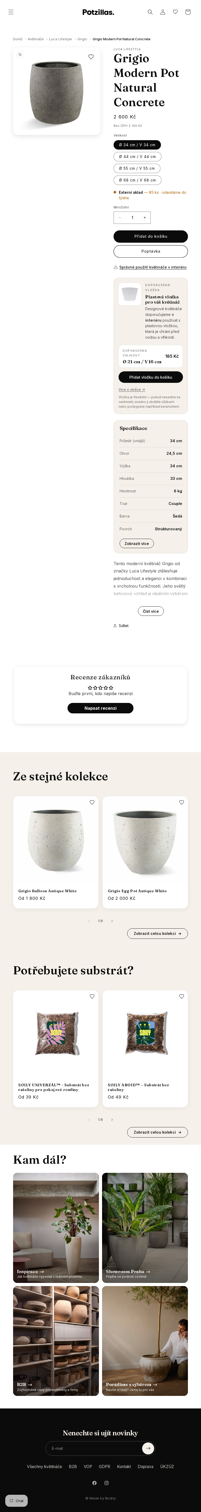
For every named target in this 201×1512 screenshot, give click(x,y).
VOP (88, 1466)
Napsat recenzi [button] (100, 708)
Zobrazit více (137, 543)
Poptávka (150, 251)
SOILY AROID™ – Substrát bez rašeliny (138, 1087)
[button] (11, 12)
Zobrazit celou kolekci (157, 933)
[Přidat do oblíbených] (91, 57)
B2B (73, 1466)
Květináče (36, 39)
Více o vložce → (132, 389)
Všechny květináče (44, 1466)
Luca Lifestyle (60, 39)
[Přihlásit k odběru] (148, 1448)
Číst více (151, 611)
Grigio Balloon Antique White (47, 891)
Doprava (145, 1466)
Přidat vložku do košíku (150, 377)
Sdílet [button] (124, 625)
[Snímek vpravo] (112, 921)
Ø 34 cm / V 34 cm (137, 145)
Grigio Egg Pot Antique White (137, 891)
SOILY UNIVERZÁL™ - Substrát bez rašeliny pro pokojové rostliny (53, 1087)
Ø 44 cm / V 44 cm (137, 156)
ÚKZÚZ (167, 1466)
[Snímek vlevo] (89, 921)
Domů (18, 39)
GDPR (104, 1466)
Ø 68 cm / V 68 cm (137, 180)
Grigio (82, 39)
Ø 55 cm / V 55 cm (137, 168)
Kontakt (124, 1466)
